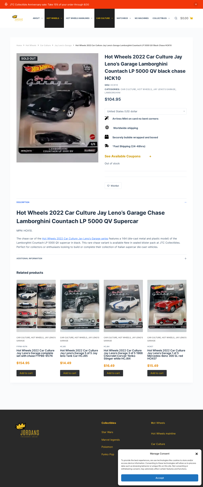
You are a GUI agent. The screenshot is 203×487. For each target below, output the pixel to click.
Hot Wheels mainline (163, 433)
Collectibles (160, 18)
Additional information (29, 258)
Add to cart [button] (26, 373)
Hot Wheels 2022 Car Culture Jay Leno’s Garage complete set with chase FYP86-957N (35, 353)
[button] (196, 453)
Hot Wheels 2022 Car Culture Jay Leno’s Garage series (75, 238)
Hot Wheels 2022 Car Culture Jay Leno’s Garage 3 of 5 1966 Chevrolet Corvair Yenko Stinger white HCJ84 (123, 354)
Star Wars (107, 432)
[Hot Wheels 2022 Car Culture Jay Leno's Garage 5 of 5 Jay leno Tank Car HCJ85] (79, 306)
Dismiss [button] (195, 4)
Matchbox (122, 18)
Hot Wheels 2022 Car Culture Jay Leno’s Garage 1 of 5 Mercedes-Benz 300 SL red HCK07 (166, 354)
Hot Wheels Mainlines (77, 18)
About (36, 18)
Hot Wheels (53, 18)
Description (22, 202)
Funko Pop (108, 454)
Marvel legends (111, 439)
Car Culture (103, 18)
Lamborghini (113, 92)
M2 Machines (142, 18)
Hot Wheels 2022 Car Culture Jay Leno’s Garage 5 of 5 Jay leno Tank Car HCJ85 (79, 353)
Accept (160, 477)
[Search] (176, 18)
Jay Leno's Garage (164, 89)
